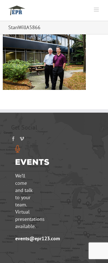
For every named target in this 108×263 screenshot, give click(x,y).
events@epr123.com (37, 238)
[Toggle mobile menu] (97, 9)
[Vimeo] (22, 138)
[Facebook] (13, 138)
